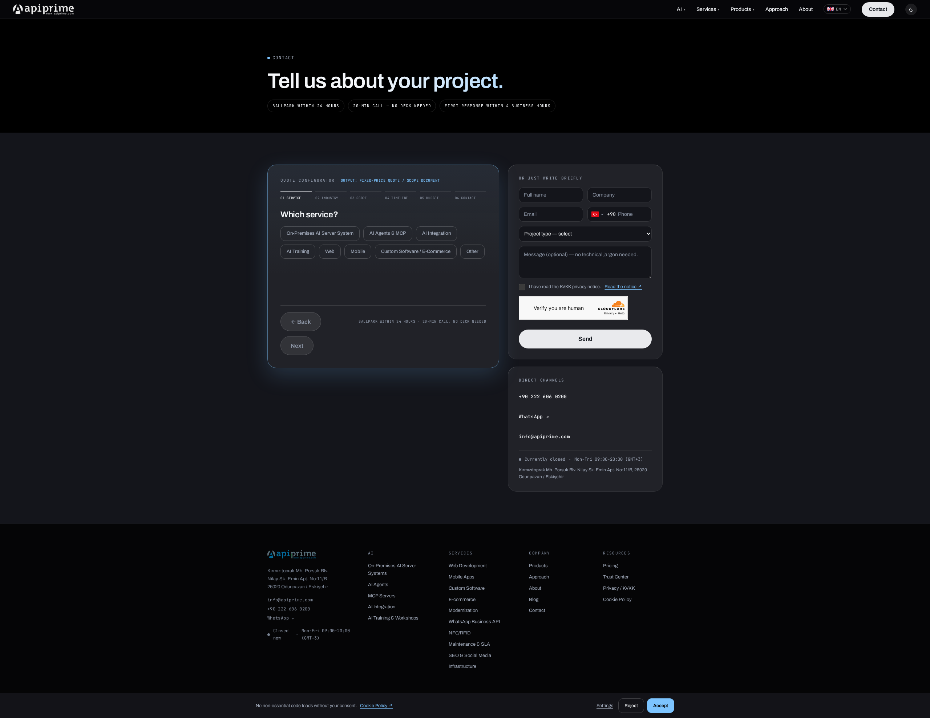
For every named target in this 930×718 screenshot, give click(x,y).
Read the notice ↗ (623, 286)
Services (708, 9)
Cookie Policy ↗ (376, 705)
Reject (631, 705)
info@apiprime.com (544, 436)
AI (681, 9)
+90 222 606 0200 (543, 397)
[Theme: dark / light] (911, 9)
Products (743, 9)
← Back (301, 322)
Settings (605, 705)
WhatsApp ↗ (534, 417)
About (806, 9)
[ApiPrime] (43, 9)
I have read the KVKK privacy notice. (565, 286)
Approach (776, 9)
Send (585, 339)
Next (297, 346)
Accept (660, 705)
